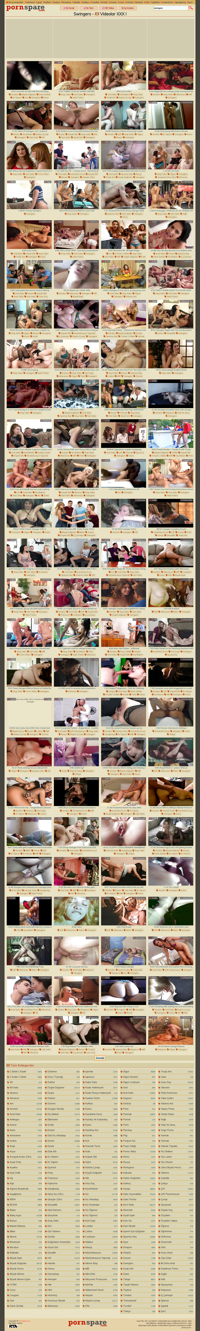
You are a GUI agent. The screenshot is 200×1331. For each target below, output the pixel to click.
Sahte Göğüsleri (138, 1178)
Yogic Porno (176, 1130)
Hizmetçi (63, 1295)
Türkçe (172, 734)
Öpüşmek (176, 1204)
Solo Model (138, 1225)
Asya (25, 1151)
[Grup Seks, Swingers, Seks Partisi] (29, 354)
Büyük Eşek (77, 296)
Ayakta (25, 1167)
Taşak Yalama (138, 1284)
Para (138, 1108)
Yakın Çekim (176, 1098)
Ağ (25, 1178)
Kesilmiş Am (101, 1130)
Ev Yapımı (16, 97)
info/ (148, 2)
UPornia (47, 102)
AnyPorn (94, 62)
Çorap (176, 1199)
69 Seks (25, 1087)
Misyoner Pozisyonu (101, 1279)
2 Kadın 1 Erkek (122, 253)
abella (77, 2)
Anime (25, 1124)
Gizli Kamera (63, 1209)
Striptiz (138, 1252)
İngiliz (176, 1273)
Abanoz (78, 492)
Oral (138, 1087)
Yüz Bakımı (125, 94)
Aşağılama (25, 1194)
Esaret (63, 1130)
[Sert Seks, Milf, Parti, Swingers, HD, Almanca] (76, 871)
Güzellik (63, 1252)
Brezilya (25, 1247)
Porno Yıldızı (43, 174)
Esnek (63, 1146)
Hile (170, 575)
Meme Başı (101, 1263)
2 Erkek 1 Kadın (25, 1071)
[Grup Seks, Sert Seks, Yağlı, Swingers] (170, 194)
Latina (111, 376)
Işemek (101, 1071)
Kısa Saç (101, 1183)
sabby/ (86, 2)
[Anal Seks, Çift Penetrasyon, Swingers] (170, 951)
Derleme (72, 691)
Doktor (63, 1082)
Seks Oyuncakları (138, 1194)
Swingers (35, 97)
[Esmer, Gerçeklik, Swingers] (170, 314)
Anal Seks (160, 253)
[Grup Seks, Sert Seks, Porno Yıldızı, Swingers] (29, 155)
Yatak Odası (176, 1114)
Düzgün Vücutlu (63, 1108)
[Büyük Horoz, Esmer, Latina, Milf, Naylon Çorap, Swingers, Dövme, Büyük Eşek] (29, 712)
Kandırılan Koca (77, 174)
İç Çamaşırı (186, 257)
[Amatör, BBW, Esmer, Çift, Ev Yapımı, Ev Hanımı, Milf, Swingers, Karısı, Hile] (29, 831)
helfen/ (48, 2)
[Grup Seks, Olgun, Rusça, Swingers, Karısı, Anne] (29, 314)
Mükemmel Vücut (101, 1289)
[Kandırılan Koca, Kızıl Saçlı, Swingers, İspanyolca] (170, 632)
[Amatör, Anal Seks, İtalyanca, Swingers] (76, 951)
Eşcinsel (63, 1167)
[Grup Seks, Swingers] (76, 194)
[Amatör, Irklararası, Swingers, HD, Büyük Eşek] (76, 274)
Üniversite (176, 1241)
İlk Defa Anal (176, 1263)
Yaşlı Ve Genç (183, 413)
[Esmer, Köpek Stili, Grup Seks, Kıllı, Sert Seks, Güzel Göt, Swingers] (76, 115)
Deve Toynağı (63, 1076)
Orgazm (138, 1098)
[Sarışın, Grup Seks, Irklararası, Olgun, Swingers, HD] (76, 990)
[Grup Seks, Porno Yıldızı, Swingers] (29, 672)
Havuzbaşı (63, 1273)
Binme (129, 1013)
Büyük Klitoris (25, 1273)
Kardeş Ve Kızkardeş (101, 1119)
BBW (27, 850)
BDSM (25, 1204)
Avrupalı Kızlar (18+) (166, 177)
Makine (101, 1241)
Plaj (138, 1135)
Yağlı (184, 214)
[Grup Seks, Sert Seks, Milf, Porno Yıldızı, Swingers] (29, 632)
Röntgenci (138, 1167)
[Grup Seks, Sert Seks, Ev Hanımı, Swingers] (29, 553)
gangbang (181, 2)
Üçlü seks (33, 137)
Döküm (63, 1098)
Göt (63, 1225)
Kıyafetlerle (28, 452)
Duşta (63, 1092)
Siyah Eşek (138, 1215)
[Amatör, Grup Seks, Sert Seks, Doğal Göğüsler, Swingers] (123, 592)
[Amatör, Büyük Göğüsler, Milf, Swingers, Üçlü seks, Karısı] (123, 752)
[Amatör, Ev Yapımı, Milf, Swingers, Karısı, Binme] (123, 990)
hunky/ (113, 2)
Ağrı (25, 1183)
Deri (25, 1300)
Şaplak (176, 1305)
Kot (101, 1140)
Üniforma (176, 1236)
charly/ (130, 2)
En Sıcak (70, 8)
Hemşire (63, 1279)
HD (42, 137)
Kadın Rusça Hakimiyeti (101, 1092)
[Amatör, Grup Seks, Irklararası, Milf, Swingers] (170, 75)
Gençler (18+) (88, 177)
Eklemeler (63, 1119)
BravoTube (93, 102)
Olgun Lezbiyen (138, 1082)
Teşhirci (138, 1289)
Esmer (16, 134)
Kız (110, 253)
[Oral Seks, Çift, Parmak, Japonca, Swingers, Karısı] (123, 433)
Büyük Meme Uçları (25, 1279)
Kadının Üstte (43, 452)
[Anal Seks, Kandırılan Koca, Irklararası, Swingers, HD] (29, 990)
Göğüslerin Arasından (63, 1241)
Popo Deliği (125, 651)
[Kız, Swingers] (123, 473)
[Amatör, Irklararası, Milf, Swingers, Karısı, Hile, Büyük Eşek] (170, 553)
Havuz (160, 535)
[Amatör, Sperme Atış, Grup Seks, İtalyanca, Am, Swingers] (123, 951)
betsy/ (57, 2)
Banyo (25, 1220)
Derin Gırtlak (44, 94)
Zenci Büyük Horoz (176, 1167)
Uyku (176, 1076)
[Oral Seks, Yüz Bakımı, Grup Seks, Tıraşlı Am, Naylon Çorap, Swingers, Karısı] (123, 75)
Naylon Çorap (125, 97)
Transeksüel (138, 1300)
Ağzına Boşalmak (25, 1188)
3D (25, 1082)
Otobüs (138, 1103)
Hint (18, 930)
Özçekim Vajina (176, 1220)
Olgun (140, 134)
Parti (143, 257)
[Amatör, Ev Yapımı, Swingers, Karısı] (170, 115)
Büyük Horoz (18, 731)
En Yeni (89, 8)
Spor (138, 1241)
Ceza (25, 1289)
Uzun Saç (43, 296)
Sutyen (138, 1257)
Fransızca (15, 532)
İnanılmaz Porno (176, 1268)
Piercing (138, 1130)
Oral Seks (112, 94)
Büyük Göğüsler (28, 94)
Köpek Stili (73, 134)
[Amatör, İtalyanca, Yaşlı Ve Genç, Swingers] (170, 393)
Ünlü (176, 1247)
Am (26, 97)
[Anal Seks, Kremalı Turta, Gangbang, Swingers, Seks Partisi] (29, 871)
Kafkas (101, 1103)
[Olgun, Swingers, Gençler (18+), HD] (29, 752)
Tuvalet (138, 1305)
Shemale (138, 1209)
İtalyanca (169, 413)
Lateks (101, 1225)
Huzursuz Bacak (63, 1300)
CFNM (174, 452)
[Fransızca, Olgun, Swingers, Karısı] (29, 513)
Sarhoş (65, 373)
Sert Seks (78, 94)
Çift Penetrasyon (77, 731)
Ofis (101, 1305)
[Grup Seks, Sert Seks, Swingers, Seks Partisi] (76, 75)
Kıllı (95, 134)
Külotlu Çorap (101, 1167)
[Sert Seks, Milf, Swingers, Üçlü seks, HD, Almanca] (29, 1030)
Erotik (63, 1124)
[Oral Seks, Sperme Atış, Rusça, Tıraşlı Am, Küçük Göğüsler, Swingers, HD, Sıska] (123, 155)
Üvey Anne (176, 1252)
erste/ (105, 2)
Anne (35, 336)
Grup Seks (65, 94)
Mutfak (101, 1284)
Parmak (123, 413)
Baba (25, 1209)
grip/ (40, 2)
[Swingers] (29, 194)
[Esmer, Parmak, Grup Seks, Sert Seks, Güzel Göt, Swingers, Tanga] (123, 393)
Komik (180, 532)
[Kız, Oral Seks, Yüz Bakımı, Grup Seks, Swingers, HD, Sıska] (29, 473)
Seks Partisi (77, 97)
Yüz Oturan (176, 1162)
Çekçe (131, 853)
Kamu (142, 694)
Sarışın (138, 333)
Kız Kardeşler (101, 1204)
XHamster (46, 62)
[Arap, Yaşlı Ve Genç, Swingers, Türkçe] (76, 752)
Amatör (14, 94)
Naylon (101, 1295)
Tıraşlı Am (110, 97)
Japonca (139, 452)
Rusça (119, 137)
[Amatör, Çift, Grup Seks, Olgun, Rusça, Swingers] (123, 115)
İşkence (176, 1300)
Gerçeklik (170, 333)
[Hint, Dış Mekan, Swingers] (29, 911)
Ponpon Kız (138, 1140)
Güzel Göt (77, 137)
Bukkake (25, 1252)
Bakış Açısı (25, 1215)
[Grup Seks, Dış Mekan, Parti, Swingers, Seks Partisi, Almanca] (76, 632)
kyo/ (191, 2)
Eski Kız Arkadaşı (63, 1135)
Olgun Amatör (138, 1076)
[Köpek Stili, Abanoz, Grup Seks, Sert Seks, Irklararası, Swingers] (76, 473)
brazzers (67, 2)
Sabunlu (138, 1172)
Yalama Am (130, 296)
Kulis (101, 1151)
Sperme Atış (126, 174)
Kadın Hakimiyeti (101, 1087)
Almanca (183, 177)
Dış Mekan (180, 455)
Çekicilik (176, 1178)
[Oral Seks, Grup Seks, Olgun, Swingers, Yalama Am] (123, 274)
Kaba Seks (101, 1082)
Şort (176, 1311)
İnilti (176, 1279)
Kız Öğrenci (101, 1209)
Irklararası (180, 94)
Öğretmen (176, 1231)
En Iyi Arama (128, 8)
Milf (190, 94)
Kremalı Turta (121, 731)
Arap (63, 771)
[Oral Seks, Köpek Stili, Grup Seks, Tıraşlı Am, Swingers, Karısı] (29, 234)
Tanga (138, 1279)
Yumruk (140, 336)
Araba (25, 1140)
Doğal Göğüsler (130, 257)
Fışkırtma (63, 1183)
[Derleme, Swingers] (76, 672)
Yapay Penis (176, 1108)
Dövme (138, 376)
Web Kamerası (176, 1092)
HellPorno (140, 62)
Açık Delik (25, 1172)
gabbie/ (156, 2)
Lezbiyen (77, 615)
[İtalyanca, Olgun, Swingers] (170, 1030)
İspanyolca (172, 654)
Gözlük (63, 1236)
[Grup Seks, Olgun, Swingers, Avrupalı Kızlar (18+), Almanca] (170, 155)
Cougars (25, 1295)
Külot (101, 1162)
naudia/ (95, 2)
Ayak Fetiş (25, 1162)
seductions (168, 2)
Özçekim (176, 1215)
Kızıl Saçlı (175, 651)
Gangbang (109, 734)
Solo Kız (138, 1220)
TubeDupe (187, 62)
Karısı (46, 97)
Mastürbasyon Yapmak (84, 333)
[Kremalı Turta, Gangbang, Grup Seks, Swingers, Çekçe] (123, 831)
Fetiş (63, 1172)
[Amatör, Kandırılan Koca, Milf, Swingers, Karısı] (76, 791)
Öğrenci (176, 1225)
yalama (176, 1172)
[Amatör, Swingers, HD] (123, 513)
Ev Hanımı (43, 572)
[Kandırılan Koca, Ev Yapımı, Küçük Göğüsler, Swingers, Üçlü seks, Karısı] (123, 791)
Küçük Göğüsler (125, 177)
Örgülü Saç (176, 1209)
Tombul (91, 1049)
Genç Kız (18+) (63, 1194)
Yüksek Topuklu (176, 1146)
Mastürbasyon (101, 1252)
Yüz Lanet (176, 1156)
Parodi (138, 1119)
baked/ (139, 2)
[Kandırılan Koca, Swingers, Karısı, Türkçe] (170, 712)
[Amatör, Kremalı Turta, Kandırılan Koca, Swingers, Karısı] (170, 791)
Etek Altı (63, 1151)
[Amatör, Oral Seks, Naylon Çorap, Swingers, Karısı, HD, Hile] (170, 990)
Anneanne (25, 1135)
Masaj (101, 1247)
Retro (175, 612)
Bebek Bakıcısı (25, 1225)
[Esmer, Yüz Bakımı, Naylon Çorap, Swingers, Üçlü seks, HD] (29, 115)
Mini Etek (101, 1273)
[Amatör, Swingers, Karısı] (170, 871)
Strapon (138, 1247)
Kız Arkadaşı (101, 1199)
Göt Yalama (63, 1231)
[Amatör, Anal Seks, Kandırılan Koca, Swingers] (76, 831)
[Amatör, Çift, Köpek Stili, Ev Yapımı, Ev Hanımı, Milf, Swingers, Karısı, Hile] (170, 672)
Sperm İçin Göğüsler (138, 1231)
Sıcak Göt (138, 1268)
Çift (119, 134)
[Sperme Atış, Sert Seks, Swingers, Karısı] (123, 194)
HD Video (109, 8)
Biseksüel (25, 1241)
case (121, 2)
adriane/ (31, 2)
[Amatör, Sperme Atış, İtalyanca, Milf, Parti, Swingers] (123, 1030)
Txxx (143, 102)
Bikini (81, 532)
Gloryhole (63, 1215)
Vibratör (176, 1087)
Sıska (46, 495)
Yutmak (176, 1140)
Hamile (63, 1263)
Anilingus (25, 1119)
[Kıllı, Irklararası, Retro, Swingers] (170, 592)
